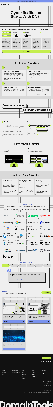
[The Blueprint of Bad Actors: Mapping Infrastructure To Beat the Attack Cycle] (14, 321)
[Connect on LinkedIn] (46, 361)
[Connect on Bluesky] (50, 361)
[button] (50, 1)
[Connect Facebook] (43, 361)
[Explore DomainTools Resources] (46, 292)
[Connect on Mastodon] (48, 361)
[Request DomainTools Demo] (46, 358)
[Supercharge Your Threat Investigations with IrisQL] (14, 349)
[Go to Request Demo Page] (26, 51)
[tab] (14, 125)
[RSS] (41, 361)
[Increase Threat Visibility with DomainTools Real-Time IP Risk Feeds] (39, 321)
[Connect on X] (45, 361)
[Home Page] (6, 4)
